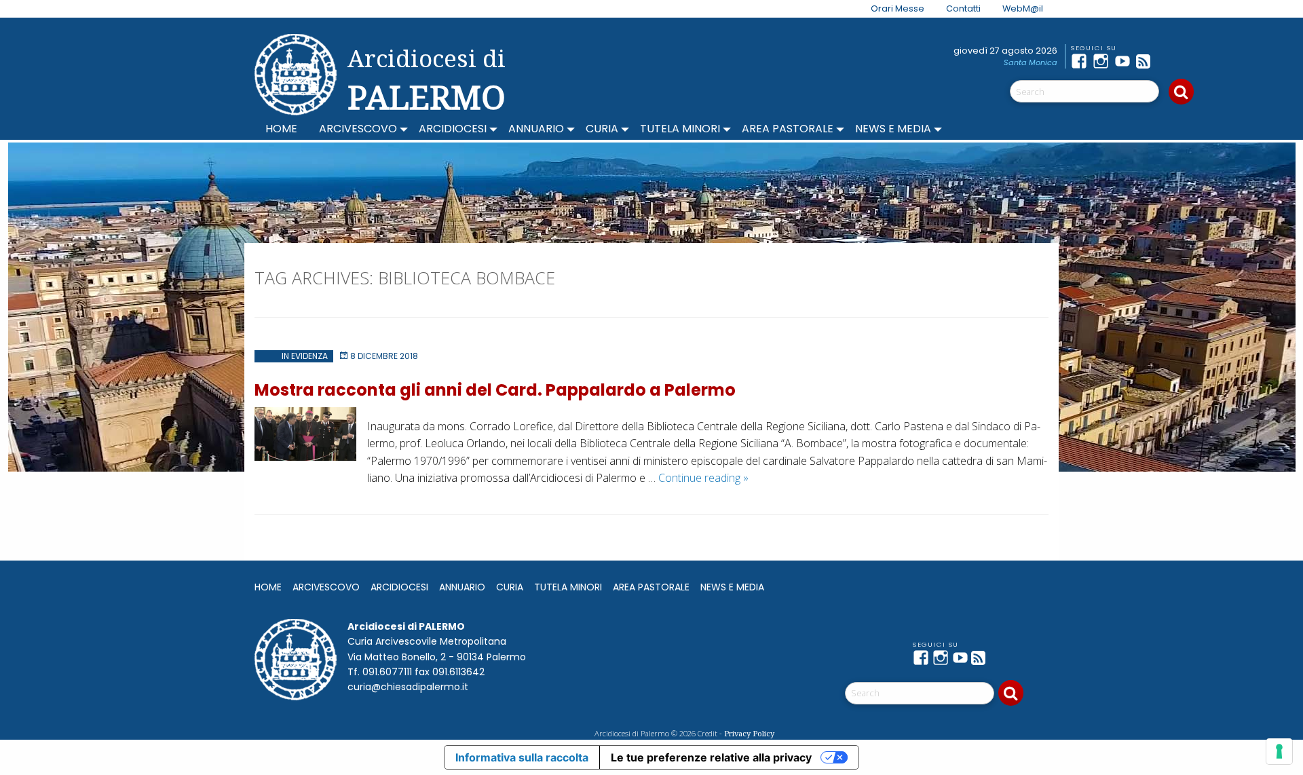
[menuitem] (889, 9)
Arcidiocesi (453, 128)
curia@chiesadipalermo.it (407, 687)
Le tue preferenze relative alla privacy (711, 757)
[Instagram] (1103, 61)
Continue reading (703, 477)
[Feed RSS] (1147, 61)
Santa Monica (1030, 62)
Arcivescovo (358, 128)
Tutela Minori (680, 128)
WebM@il (1022, 8)
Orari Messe (897, 8)
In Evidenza (305, 356)
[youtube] (1125, 61)
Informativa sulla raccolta (521, 757)
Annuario (536, 128)
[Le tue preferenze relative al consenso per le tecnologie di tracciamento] (1279, 751)
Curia (602, 128)
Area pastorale (787, 128)
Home (281, 128)
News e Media (893, 128)
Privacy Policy (749, 733)
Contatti (963, 8)
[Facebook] (1082, 61)
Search (1181, 91)
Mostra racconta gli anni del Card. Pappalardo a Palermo (495, 390)
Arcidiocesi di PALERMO (426, 80)
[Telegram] (1168, 61)
